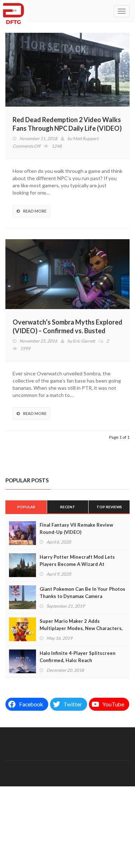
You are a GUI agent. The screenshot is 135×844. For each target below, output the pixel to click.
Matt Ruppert (85, 138)
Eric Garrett (84, 341)
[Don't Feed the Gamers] (13, 11)
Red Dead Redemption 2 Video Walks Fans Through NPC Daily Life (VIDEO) (67, 124)
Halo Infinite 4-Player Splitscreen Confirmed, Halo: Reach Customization (78, 660)
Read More (34, 211)
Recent (67, 507)
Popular (26, 507)
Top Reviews (109, 507)
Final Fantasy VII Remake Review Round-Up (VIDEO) (76, 528)
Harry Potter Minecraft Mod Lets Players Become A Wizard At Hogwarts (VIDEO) (77, 564)
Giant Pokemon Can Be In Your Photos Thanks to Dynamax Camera (82, 592)
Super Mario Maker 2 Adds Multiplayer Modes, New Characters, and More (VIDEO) (81, 628)
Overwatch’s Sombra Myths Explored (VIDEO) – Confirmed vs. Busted (67, 326)
